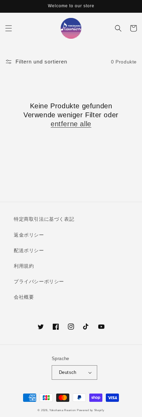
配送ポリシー (29, 250)
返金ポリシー (29, 235)
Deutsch (68, 372)
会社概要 (24, 297)
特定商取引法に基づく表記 (44, 219)
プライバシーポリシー (39, 281)
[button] (8, 28)
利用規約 (24, 266)
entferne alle (71, 124)
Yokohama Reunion (62, 410)
